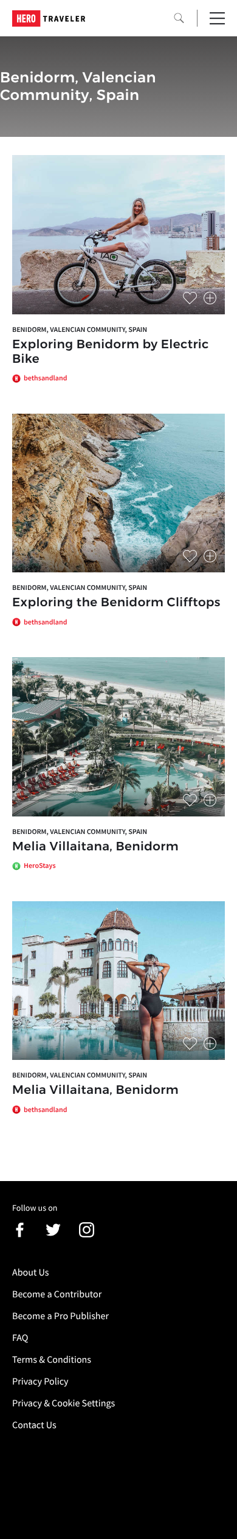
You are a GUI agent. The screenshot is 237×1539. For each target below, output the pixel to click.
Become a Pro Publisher (60, 1316)
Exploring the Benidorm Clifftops (116, 602)
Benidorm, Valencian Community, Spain (79, 329)
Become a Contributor (56, 1294)
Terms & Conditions (51, 1360)
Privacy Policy (40, 1381)
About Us (30, 1272)
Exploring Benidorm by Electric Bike (110, 351)
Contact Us (34, 1425)
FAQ (20, 1338)
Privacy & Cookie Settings (63, 1403)
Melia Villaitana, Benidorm (95, 846)
